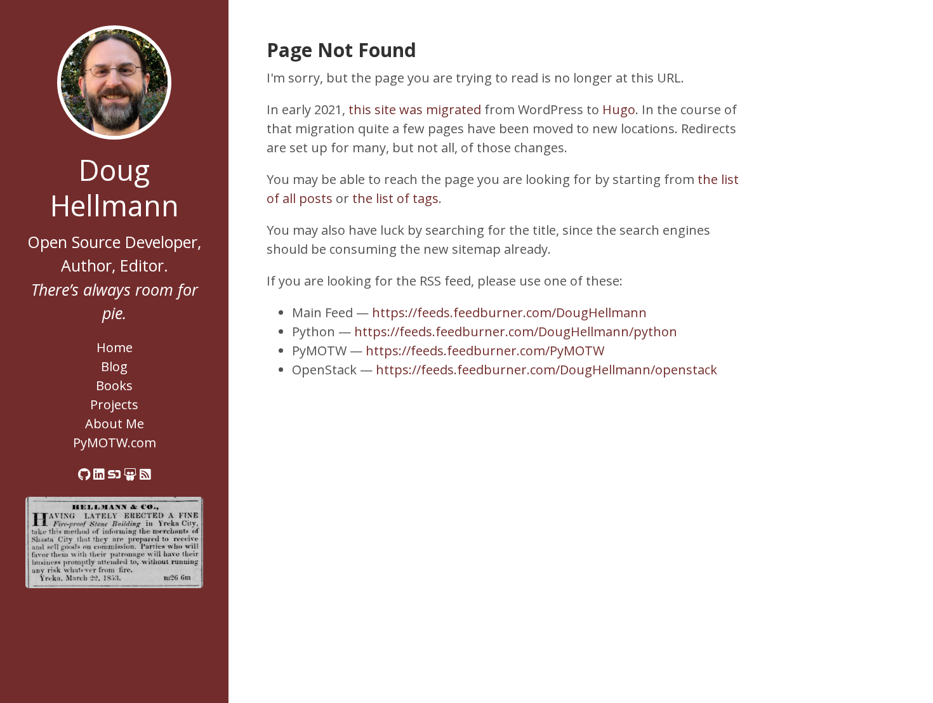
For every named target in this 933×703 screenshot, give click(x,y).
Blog (114, 366)
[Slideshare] (130, 474)
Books (114, 385)
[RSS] (145, 474)
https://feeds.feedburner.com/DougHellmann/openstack (546, 369)
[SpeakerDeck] (114, 474)
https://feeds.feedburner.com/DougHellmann (509, 312)
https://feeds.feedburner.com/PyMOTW (485, 350)
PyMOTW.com (114, 442)
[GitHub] (84, 474)
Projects (114, 404)
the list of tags (395, 198)
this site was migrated (414, 109)
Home (114, 347)
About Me (114, 423)
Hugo (618, 109)
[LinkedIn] (99, 474)
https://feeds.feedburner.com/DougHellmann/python (515, 331)
